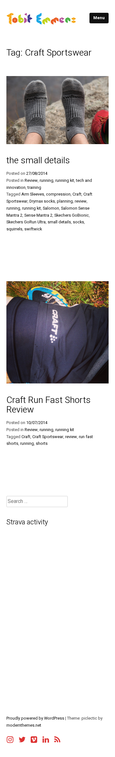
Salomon (51, 208)
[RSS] (57, 738)
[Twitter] (22, 738)
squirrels (14, 229)
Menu (99, 18)
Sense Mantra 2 (38, 215)
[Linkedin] (46, 738)
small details (59, 222)
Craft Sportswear (47, 437)
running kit (64, 180)
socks (78, 222)
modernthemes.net (23, 725)
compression (58, 194)
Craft (77, 194)
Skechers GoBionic (71, 215)
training (34, 187)
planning (65, 201)
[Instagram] (10, 738)
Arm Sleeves (32, 194)
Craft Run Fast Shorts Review (48, 405)
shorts (42, 443)
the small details (38, 160)
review (81, 201)
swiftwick (33, 229)
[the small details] (57, 142)
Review (31, 180)
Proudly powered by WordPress (35, 718)
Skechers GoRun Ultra (26, 222)
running (46, 180)
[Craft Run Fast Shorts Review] (57, 382)
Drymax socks (42, 201)
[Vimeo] (34, 738)
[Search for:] (37, 501)
